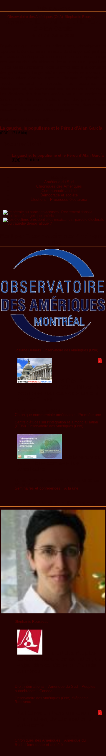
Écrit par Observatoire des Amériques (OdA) (53, 239)
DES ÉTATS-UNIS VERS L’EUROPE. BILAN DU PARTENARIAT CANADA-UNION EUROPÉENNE (59, 390)
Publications (53, 8)
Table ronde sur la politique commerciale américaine (60, 463)
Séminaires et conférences (37, 488)
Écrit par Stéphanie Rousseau (53, 503)
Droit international (29, 686)
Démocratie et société (59, 195)
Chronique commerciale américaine (44, 415)
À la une (71, 488)
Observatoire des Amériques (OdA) (35, 17)
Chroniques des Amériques (59, 186)
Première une (89, 415)
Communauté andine (59, 190)
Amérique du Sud (59, 182)
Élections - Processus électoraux (59, 199)
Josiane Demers (28, 350)
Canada (45, 691)
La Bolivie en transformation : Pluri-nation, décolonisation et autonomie (55, 719)
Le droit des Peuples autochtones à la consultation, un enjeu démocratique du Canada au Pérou (59, 662)
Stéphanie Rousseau (82, 17)
